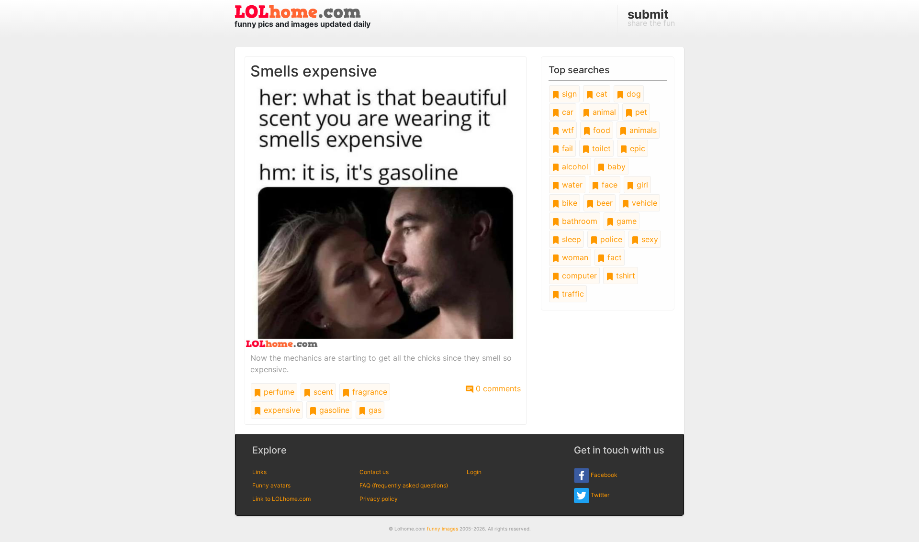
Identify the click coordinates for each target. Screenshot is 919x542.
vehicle (643, 203)
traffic (572, 294)
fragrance (368, 392)
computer (578, 275)
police (610, 239)
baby (615, 166)
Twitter (599, 495)
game (625, 221)
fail (566, 148)
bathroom (578, 221)
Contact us (374, 472)
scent (322, 392)
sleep (570, 239)
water (571, 184)
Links (259, 472)
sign (568, 94)
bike (568, 203)
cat (600, 94)
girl (641, 184)
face (608, 184)
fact (613, 257)
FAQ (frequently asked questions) (403, 485)
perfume (277, 392)
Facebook (603, 475)
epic (636, 148)
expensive (280, 410)
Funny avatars (271, 485)
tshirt (624, 275)
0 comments (497, 388)
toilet (600, 148)
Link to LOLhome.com (281, 498)
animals (642, 130)
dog (632, 94)
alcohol (574, 166)
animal (603, 112)
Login (474, 472)
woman (574, 257)
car (566, 112)
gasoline (333, 410)
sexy (648, 239)
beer (603, 203)
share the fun (651, 17)
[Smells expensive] (386, 216)
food (600, 130)
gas (373, 410)
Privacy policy (378, 498)
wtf (567, 130)
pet (640, 112)
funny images (442, 528)
